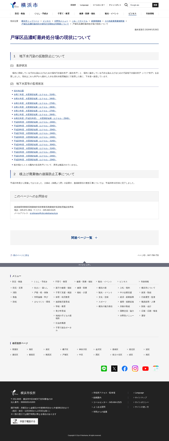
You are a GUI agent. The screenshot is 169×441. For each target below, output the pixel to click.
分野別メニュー (61, 21)
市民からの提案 (100, 412)
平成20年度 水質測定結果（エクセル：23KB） (35, 160)
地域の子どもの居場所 (64, 317)
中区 (81, 355)
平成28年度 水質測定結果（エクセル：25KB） (35, 130)
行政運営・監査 (148, 297)
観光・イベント (105, 282)
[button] (84, 238)
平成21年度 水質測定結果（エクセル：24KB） (35, 156)
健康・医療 (82, 288)
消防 (15, 292)
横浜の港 (103, 288)
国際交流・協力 (127, 311)
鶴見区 (49, 355)
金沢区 (99, 349)
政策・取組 (146, 292)
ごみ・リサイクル (80, 21)
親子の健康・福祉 (64, 288)
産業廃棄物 (96, 21)
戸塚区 (65, 355)
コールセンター (99, 5)
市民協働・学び (41, 297)
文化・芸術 (104, 297)
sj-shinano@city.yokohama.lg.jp (44, 213)
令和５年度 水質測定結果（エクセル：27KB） (35, 103)
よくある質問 (99, 407)
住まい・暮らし (41, 288)
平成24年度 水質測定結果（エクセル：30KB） (35, 144)
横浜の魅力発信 (105, 306)
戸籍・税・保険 (41, 292)
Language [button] (84, 5)
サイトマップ (141, 398)
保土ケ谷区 (117, 355)
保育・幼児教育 (63, 297)
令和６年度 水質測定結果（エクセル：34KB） (35, 99)
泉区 (48, 349)
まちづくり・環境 (42, 302)
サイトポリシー (142, 402)
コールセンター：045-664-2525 (107, 402)
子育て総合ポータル (64, 329)
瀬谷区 (15, 355)
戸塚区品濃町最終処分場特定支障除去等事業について (45, 24)
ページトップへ (84, 265)
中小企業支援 (126, 292)
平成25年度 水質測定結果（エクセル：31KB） (35, 141)
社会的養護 (61, 323)
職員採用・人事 (148, 302)
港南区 (115, 349)
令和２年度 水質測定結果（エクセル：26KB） (35, 114)
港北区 (132, 349)
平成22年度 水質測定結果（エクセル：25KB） (35, 152)
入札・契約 (125, 288)
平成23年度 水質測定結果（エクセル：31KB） (35, 148)
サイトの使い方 (142, 407)
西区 (98, 355)
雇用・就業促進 (127, 302)
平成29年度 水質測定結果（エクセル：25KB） (35, 126)
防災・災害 (18, 288)
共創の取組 (125, 306)
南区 (148, 355)
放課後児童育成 (63, 302)
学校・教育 (61, 306)
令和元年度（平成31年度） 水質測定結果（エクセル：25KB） (42, 118)
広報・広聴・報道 (149, 311)
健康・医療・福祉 (84, 282)
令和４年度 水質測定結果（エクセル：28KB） (35, 107)
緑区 (131, 355)
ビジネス (47, 21)
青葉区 (15, 349)
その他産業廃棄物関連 (114, 21)
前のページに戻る (21, 255)
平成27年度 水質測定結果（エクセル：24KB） (35, 133)
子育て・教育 (61, 282)
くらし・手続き (41, 282)
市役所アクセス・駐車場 (104, 393)
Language (139, 393)
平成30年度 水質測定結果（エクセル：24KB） (35, 122)
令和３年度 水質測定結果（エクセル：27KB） (35, 111)
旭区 (31, 349)
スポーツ (103, 302)
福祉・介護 (82, 292)
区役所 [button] (73, 5)
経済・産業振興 (127, 297)
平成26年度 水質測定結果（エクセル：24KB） (35, 137)
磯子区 (65, 349)
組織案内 (97, 398)
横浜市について (148, 288)
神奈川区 (83, 349)
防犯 (15, 302)
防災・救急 (17, 282)
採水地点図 (19, 91)
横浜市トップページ (30, 21)
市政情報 (145, 282)
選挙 (143, 316)
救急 (15, 297)
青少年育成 (61, 311)
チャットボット (115, 5)
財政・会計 (146, 306)
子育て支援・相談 (64, 292)
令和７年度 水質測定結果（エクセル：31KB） (35, 94)
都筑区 (32, 355)
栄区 (148, 349)
